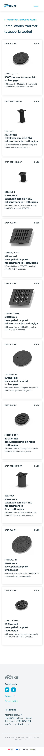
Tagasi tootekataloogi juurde (22, 20)
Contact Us (10, 696)
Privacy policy (11, 701)
